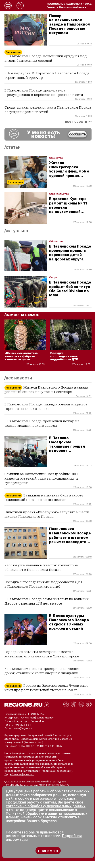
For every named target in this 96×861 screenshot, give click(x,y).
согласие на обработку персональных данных (45, 806)
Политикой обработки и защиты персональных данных (46, 815)
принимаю (48, 850)
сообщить (77, 134)
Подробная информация (19, 774)
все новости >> (78, 122)
